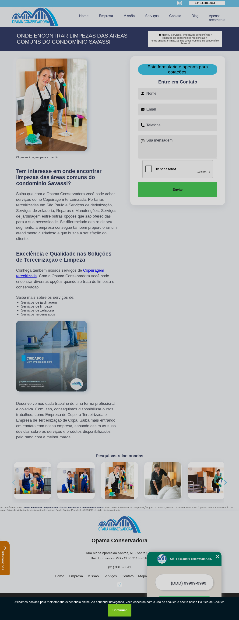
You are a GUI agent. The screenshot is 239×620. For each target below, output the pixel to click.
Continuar (119, 610)
